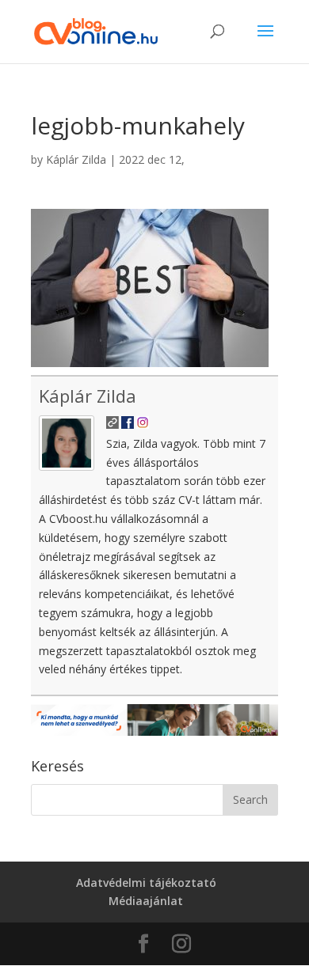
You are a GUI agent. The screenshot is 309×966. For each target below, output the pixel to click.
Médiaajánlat (146, 900)
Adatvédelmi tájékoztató (146, 882)
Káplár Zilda (76, 159)
